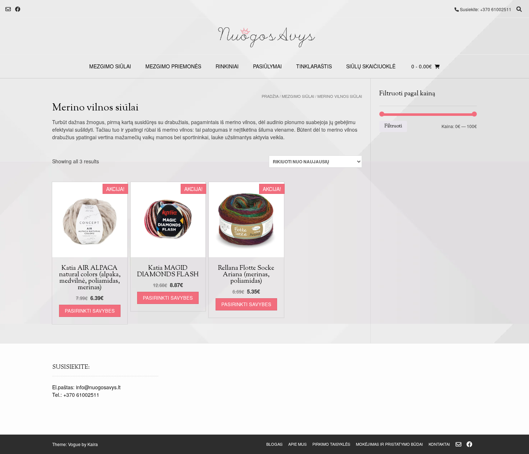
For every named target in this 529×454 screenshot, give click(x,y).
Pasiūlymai (267, 66)
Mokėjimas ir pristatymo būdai (389, 444)
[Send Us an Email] (8, 9)
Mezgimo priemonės (173, 66)
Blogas (274, 444)
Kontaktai (439, 444)
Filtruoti (393, 126)
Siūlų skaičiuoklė (370, 66)
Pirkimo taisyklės (331, 444)
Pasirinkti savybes (90, 310)
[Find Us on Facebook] (18, 9)
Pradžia (270, 96)
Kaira (92, 444)
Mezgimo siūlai (110, 66)
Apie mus (297, 444)
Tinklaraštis (314, 66)
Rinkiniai (227, 66)
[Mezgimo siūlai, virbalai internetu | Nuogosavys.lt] (264, 36)
